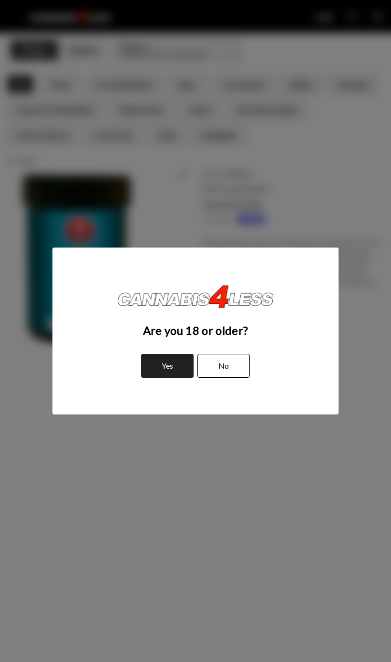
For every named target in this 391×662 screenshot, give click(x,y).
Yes (167, 365)
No (223, 365)
